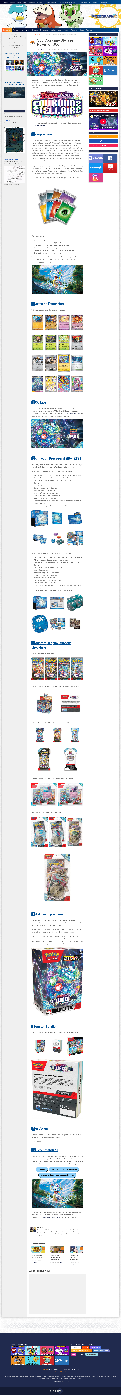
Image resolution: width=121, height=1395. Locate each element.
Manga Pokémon (51, 2)
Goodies (53, 30)
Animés (15, 30)
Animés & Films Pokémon (68, 2)
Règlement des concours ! (100, 145)
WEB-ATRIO (65, 1381)
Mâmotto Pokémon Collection (81, 1351)
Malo (73, 1354)
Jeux (59, 30)
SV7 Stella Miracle (38, 126)
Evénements (44, 30)
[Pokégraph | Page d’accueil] (104, 16)
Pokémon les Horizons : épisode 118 (74, 1257)
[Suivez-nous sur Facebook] (50, 1391)
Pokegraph (74, 30)
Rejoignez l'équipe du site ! (100, 141)
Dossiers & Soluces (35, 2)
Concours (35, 30)
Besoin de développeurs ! (100, 137)
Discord (12, 2)
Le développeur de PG (101, 1351)
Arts (21, 30)
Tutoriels (89, 30)
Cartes (27, 30)
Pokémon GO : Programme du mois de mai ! (55, 1257)
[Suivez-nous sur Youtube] (55, 1391)
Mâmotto (44, 50)
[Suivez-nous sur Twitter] (53, 1391)
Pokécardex (75, 1347)
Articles (42, 34)
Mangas (66, 30)
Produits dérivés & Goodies (88, 2)
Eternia (85, 1347)
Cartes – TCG (21, 2)
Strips (82, 30)
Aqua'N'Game (95, 1347)
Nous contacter (91, 1354)
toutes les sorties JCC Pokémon (50, 1217)
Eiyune (60, 1262)
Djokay (73, 1264)
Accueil (5, 2)
